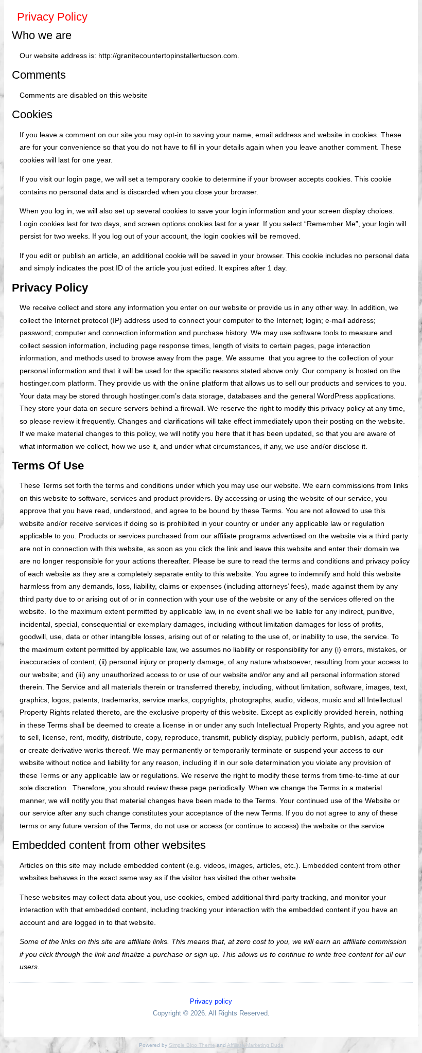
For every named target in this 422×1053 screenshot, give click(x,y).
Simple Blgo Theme (192, 1045)
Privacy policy (211, 1001)
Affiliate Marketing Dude (255, 1045)
